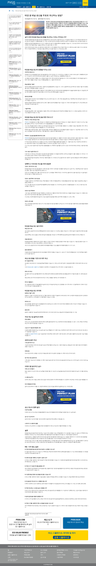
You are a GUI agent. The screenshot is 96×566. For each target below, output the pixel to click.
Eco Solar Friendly (28, 557)
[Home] (9, 10)
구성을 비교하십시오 (79, 550)
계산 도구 (27, 552)
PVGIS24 (27, 138)
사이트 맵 (76, 557)
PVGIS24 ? (10, 552)
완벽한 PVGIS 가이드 (62, 550)
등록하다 (75, 3)
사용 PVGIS (60, 557)
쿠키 (41, 555)
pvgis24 (85, 3)
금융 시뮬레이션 (61, 537)
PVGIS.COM (27, 555)
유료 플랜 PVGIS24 (32, 334)
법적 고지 (43, 552)
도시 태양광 (43, 550)
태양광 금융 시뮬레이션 (33, 267)
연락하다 (75, 555)
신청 (9, 557)
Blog (13, 10)
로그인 (80, 3)
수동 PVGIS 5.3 (28, 550)
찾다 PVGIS (60, 552)
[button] (41, 7)
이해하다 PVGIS (61, 555)
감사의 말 (43, 557)
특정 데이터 (76, 552)
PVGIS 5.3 (27, 122)
